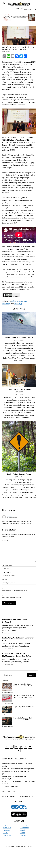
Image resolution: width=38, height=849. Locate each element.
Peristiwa (23, 835)
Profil (22, 833)
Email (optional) (6, 572)
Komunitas (24, 827)
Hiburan (23, 825)
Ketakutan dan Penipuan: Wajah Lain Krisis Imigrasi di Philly (24, 696)
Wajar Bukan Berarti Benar (19, 474)
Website (4, 579)
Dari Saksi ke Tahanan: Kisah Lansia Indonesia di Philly (23, 719)
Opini (22, 830)
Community (6, 303)
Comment (5, 540)
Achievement (15, 301)
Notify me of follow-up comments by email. (14, 590)
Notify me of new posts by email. (11, 597)
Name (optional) (7, 565)
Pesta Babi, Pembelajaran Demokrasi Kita (18, 639)
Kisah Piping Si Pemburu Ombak (19, 337)
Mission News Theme (12, 846)
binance (9, 516)
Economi (6, 830)
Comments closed (8, 633)
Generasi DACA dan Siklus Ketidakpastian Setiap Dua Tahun (16, 654)
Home (5, 825)
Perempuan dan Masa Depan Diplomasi (14, 620)
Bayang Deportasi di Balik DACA (24, 707)
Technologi (7, 835)
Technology (18, 303)
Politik (5, 833)
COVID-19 (7, 827)
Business (24, 301)
